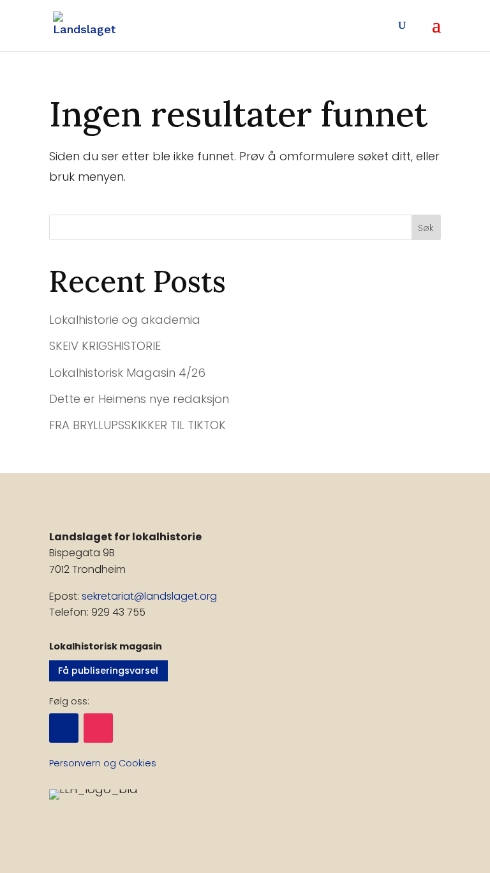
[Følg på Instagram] (98, 728)
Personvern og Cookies (102, 763)
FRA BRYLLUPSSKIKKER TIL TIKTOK (137, 425)
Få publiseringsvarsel (108, 670)
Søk (426, 228)
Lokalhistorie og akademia (124, 320)
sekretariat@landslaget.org (149, 596)
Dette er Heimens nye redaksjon (139, 399)
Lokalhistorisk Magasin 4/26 (127, 373)
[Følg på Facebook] (63, 728)
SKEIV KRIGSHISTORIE (105, 346)
